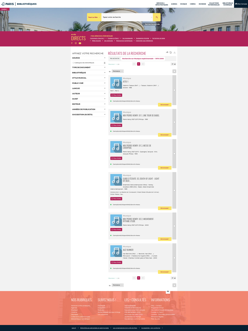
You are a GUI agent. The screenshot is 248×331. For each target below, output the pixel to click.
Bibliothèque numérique (80, 319)
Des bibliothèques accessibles (162, 310)
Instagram (101, 308)
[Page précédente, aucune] (134, 64)
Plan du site (155, 319)
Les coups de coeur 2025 (133, 314)
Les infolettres (103, 314)
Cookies (154, 314)
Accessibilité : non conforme (150, 328)
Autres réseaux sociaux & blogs (109, 312)
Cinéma (74, 312)
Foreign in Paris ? (157, 312)
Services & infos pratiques (80, 306)
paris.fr (74, 328)
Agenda (74, 308)
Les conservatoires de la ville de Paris (125, 328)
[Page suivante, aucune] (143, 64)
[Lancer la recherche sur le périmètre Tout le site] (157, 17)
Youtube (101, 310)
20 (172, 64)
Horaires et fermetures (132, 308)
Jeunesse (74, 314)
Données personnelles (166, 314)
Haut (168, 292)
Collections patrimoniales (80, 317)
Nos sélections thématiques (134, 310)
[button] (241, 4)
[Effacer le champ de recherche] (152, 17)
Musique (74, 310)
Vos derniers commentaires (134, 319)
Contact (159, 306)
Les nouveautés (130, 306)
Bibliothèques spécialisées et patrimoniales (94, 328)
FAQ (152, 306)
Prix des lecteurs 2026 (132, 312)
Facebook (101, 306)
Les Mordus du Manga (132, 317)
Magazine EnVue (157, 308)
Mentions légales (157, 317)
